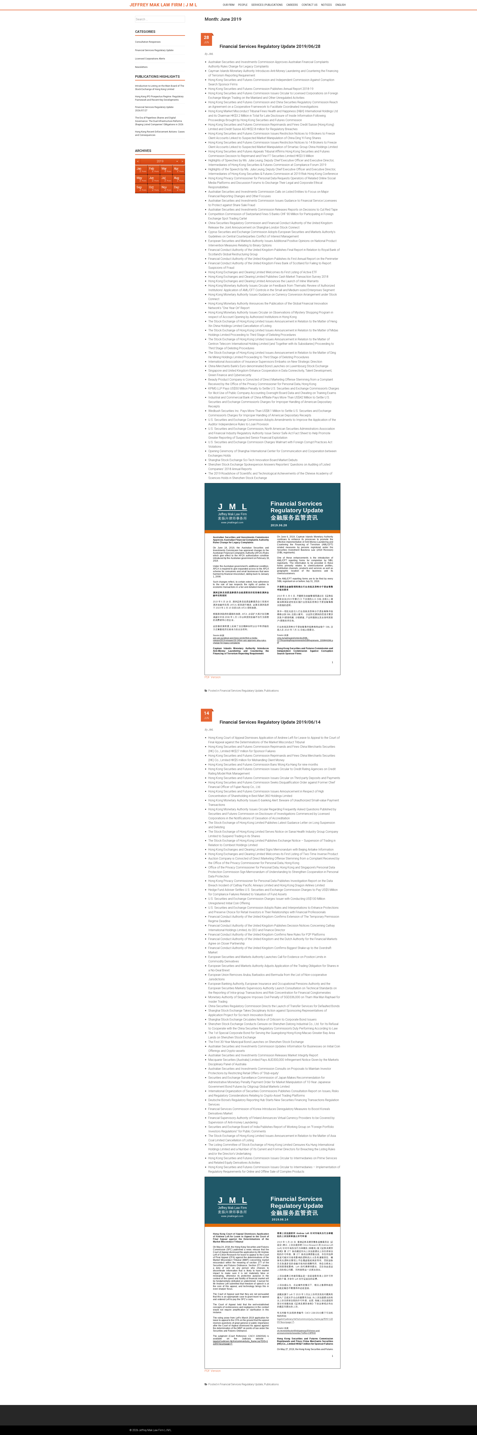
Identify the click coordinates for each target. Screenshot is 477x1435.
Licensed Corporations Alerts (150, 58)
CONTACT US (310, 4)
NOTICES (326, 4)
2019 (160, 161)
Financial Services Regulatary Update (241, 690)
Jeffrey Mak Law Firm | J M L (163, 4)
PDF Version (213, 677)
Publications (271, 690)
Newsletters (141, 67)
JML (210, 53)
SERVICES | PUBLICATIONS (267, 4)
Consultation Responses (148, 42)
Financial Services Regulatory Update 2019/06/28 (269, 46)
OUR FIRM (228, 4)
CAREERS (292, 4)
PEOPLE (243, 4)
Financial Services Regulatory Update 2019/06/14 (269, 722)
